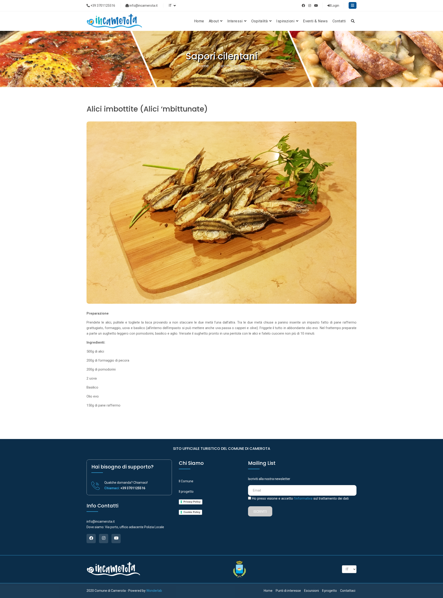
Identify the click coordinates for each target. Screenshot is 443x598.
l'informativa (303, 498)
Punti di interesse (288, 590)
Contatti (339, 21)
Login (335, 5)
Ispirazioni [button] (285, 21)
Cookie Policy (191, 512)
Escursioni (311, 590)
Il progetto (186, 491)
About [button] (214, 21)
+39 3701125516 (102, 5)
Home (199, 21)
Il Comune (186, 481)
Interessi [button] (235, 21)
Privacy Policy (192, 501)
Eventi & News (315, 21)
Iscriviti (260, 511)
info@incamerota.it (143, 5)
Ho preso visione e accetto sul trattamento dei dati (300, 498)
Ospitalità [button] (260, 21)
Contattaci (347, 590)
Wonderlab (154, 590)
